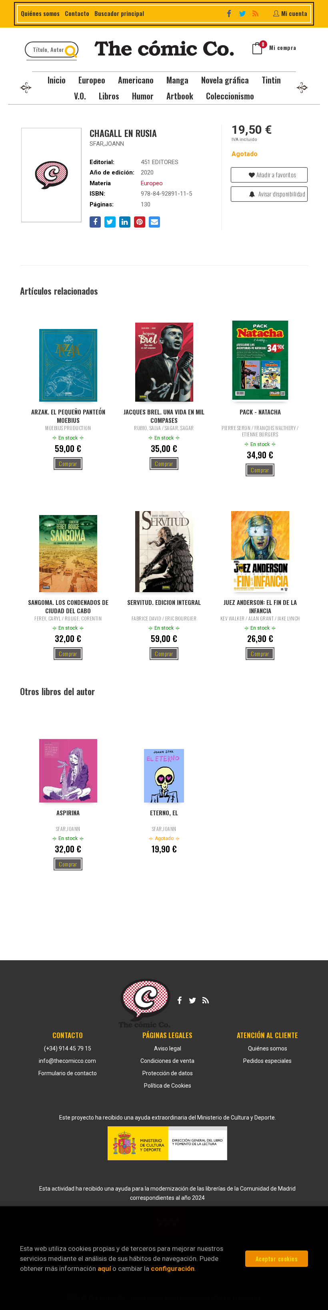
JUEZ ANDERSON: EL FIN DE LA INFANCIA (260, 606)
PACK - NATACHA (260, 412)
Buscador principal (119, 13)
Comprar (68, 463)
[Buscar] (72, 49)
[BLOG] (256, 13)
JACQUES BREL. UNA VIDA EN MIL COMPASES (164, 416)
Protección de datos (167, 1073)
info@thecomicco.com (67, 1061)
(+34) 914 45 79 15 (67, 1048)
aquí (104, 1268)
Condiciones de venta (167, 1061)
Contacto (77, 13)
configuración (172, 1268)
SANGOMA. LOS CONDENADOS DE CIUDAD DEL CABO (68, 606)
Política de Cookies (167, 1085)
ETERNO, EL (164, 813)
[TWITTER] (243, 13)
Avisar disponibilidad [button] (281, 193)
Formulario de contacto (67, 1073)
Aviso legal (167, 1048)
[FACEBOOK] (230, 13)
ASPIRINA (68, 813)
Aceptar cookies (277, 1258)
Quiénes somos (40, 13)
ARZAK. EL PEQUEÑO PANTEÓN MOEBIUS (68, 416)
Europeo (152, 183)
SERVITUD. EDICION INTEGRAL (164, 602)
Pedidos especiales (267, 1061)
